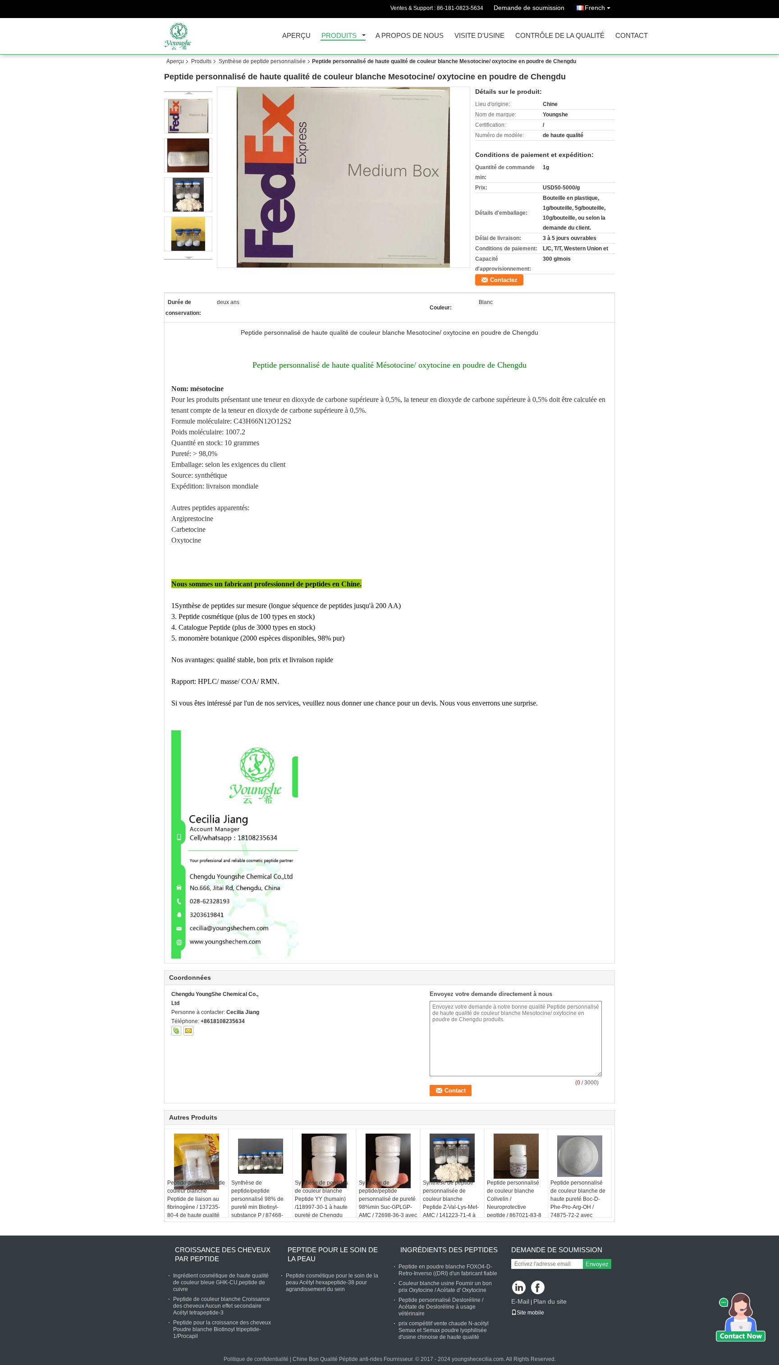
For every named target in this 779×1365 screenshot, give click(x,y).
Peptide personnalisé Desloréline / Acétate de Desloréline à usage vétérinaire (441, 1307)
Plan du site (550, 1301)
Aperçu (296, 35)
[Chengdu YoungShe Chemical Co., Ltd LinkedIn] (519, 1288)
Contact (631, 35)
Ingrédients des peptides (449, 1250)
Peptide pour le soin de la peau (333, 1254)
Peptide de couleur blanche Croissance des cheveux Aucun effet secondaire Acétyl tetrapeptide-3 (221, 1306)
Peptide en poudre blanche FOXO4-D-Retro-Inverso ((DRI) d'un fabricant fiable (448, 1270)
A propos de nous (410, 35)
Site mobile (530, 1313)
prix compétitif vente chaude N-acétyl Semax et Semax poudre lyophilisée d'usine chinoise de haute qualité (444, 1330)
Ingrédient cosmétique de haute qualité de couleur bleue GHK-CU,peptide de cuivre (221, 1282)
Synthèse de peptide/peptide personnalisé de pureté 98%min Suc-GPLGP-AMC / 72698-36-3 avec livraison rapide (388, 1203)
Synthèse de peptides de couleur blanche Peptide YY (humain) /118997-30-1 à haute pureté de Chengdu (321, 1199)
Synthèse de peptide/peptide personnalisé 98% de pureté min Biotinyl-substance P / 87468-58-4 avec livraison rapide (257, 1207)
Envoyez (597, 1264)
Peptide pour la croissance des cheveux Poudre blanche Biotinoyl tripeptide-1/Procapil (222, 1329)
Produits (339, 35)
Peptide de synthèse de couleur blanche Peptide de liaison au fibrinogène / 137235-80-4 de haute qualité (196, 1199)
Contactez (504, 280)
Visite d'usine (479, 35)
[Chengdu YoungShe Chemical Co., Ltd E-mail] (188, 1031)
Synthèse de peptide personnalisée (262, 61)
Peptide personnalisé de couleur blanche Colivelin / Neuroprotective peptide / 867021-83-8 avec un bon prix (514, 1203)
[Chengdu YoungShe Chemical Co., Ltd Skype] (176, 1031)
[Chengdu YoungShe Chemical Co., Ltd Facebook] (538, 1288)
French (595, 7)
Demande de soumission (529, 7)
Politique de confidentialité (256, 1359)
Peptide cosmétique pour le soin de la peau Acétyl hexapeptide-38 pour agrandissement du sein (332, 1282)
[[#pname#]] (343, 177)
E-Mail (520, 1301)
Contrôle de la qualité (560, 35)
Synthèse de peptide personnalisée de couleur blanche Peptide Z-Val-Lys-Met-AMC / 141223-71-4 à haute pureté (451, 1203)
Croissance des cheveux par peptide (222, 1254)
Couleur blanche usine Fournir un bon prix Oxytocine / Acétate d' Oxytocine (445, 1286)
